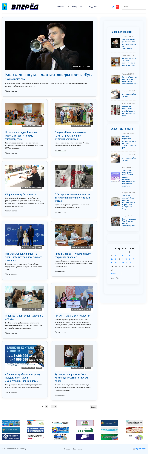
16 (133, 259)
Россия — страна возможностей (72, 315)
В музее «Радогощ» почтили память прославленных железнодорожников (70, 136)
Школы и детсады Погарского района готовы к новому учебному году (22, 136)
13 (122, 259)
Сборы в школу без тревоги (20, 194)
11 (115, 259)
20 (123, 263)
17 (112, 263)
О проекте (67, 449)
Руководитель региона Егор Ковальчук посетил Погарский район (71, 378)
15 (129, 259)
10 (112, 259)
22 (130, 263)
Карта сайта (77, 449)
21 (126, 263)
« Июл (113, 273)
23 (133, 263)
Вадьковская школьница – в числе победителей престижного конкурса (23, 257)
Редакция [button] (93, 7)
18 (116, 263)
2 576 (54, 406)
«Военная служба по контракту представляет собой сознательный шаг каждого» (22, 378)
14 (126, 259)
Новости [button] (60, 7)
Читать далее (11, 91)
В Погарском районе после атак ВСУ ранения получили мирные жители (72, 198)
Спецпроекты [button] (77, 7)
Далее (93, 407)
